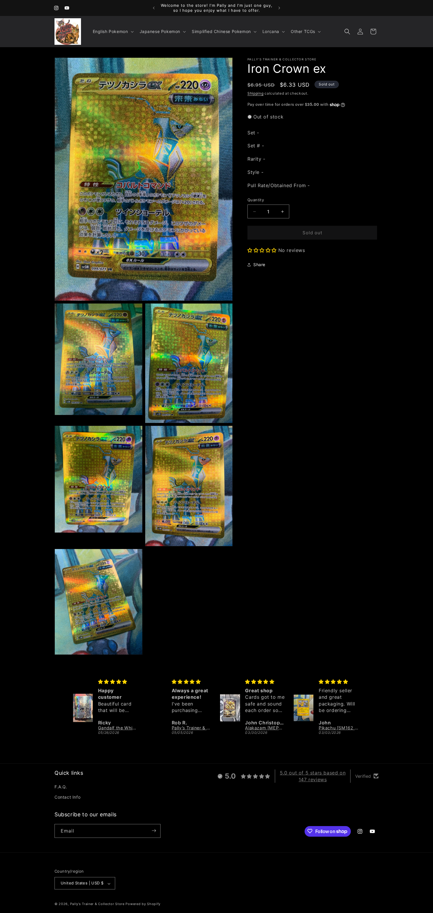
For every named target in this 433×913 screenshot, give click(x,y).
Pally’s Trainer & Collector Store (97, 904)
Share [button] (259, 264)
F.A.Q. (60, 786)
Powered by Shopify (143, 904)
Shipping (255, 93)
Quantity (255, 199)
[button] (112, 31)
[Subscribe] (153, 831)
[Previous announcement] (153, 8)
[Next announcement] (279, 8)
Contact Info (67, 797)
